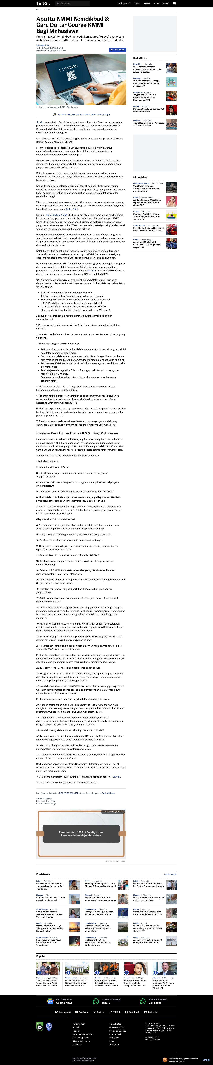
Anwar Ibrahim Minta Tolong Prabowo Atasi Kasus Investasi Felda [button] (46, 983)
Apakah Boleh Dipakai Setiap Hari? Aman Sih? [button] (147, 202)
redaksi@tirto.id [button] (151, 1037)
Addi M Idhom (42, 45)
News (48, 10)
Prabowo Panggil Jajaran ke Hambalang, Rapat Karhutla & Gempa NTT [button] (147, 928)
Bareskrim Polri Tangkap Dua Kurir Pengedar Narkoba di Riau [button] (148, 913)
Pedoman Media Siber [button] (83, 1034)
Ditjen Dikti (72, 209)
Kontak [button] (76, 1027)
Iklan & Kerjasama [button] (81, 1041)
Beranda (39, 10)
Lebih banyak (170, 874)
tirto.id (39, 122)
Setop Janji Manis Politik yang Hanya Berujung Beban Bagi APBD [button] (146, 245)
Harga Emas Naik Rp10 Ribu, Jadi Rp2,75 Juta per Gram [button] (148, 899)
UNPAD (91, 270)
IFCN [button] (111, 1041)
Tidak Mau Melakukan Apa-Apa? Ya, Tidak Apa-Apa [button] (148, 124)
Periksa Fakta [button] (124, 3)
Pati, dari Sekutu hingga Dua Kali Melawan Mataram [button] (148, 110)
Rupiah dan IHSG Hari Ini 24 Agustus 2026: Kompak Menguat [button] (100, 899)
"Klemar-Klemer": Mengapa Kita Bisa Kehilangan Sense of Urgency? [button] (146, 83)
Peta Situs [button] (114, 1038)
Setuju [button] (206, 1059)
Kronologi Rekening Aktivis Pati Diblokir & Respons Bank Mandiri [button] (100, 885)
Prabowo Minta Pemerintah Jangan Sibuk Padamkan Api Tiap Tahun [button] (49, 886)
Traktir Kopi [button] (118, 50)
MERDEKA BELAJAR (69, 793)
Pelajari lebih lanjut (177, 1061)
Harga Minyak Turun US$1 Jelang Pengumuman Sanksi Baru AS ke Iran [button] (49, 928)
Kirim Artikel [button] (115, 1034)
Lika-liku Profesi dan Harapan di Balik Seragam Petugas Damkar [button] (148, 229)
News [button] (136, 3)
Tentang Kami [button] (79, 1024)
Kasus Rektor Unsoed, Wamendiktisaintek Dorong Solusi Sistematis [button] (49, 914)
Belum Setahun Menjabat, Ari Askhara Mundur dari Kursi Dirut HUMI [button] (163, 984)
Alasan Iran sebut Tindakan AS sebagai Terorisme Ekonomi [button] (148, 941)
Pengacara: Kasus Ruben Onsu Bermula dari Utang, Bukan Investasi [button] (135, 983)
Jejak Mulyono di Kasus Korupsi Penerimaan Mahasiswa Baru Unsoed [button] (106, 983)
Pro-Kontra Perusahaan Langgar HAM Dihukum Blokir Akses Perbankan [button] (147, 69)
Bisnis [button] (156, 3)
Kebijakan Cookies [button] (117, 1031)
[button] (43, 3)
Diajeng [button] (146, 3)
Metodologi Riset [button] (81, 1038)
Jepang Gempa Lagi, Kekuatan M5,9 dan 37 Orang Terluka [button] (99, 913)
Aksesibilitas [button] (115, 1024)
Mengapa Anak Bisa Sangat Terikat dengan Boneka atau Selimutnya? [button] (146, 217)
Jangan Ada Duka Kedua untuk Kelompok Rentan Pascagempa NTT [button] (144, 97)
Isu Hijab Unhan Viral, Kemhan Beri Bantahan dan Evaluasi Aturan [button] (98, 942)
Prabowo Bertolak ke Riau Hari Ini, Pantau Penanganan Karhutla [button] (148, 885)
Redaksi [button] (76, 1031)
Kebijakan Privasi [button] (117, 1027)
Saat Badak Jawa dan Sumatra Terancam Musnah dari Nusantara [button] (146, 188)
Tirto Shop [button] (114, 1045)
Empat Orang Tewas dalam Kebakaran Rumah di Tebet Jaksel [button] (49, 942)
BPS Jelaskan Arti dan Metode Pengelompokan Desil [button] (50, 899)
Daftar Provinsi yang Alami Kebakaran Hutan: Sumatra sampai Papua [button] (98, 928)
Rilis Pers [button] (77, 1045)
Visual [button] (166, 3)
